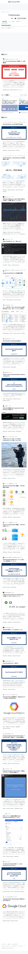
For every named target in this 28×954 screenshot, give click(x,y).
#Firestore (10, 517)
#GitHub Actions (6, 400)
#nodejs (17, 150)
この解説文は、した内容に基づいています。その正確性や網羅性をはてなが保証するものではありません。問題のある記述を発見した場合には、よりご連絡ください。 (7, 28)
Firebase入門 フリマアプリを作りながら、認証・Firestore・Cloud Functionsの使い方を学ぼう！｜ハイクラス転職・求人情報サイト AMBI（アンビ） (9, 102)
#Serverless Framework (19, 891)
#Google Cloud (6, 89)
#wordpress (22, 233)
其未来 (6, 813)
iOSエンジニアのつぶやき (9, 436)
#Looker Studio (17, 232)
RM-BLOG (7, 372)
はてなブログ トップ (6, 11)
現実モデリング (7, 196)
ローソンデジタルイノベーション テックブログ (13, 122)
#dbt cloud (10, 232)
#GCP (4, 299)
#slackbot (5, 431)
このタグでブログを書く (21, 18)
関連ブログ (18, 21)
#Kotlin (4, 808)
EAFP (6, 861)
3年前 (24, 122)
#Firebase (5, 150)
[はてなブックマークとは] (9, 95)
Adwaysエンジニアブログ (9, 59)
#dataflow (16, 856)
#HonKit (9, 763)
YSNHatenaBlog (8, 592)
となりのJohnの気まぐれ (9, 896)
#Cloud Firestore (11, 189)
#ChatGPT (5, 265)
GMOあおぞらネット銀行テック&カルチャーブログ (14, 270)
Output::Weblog (7, 733)
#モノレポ (20, 89)
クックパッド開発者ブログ (9, 483)
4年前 (12, 305)
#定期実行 (18, 726)
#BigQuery (5, 232)
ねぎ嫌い (6, 405)
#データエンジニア (15, 233)
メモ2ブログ (7, 768)
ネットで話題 (11, 21)
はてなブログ (7, 239)
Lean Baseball (7, 305)
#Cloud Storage (9, 299)
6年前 (13, 627)
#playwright (13, 367)
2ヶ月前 (16, 59)
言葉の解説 (4, 21)
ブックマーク (5, 99)
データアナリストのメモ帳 (9, 694)
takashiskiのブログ (8, 338)
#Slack (9, 265)
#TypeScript (18, 431)
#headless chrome (18, 808)
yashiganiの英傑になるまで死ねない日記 (12, 557)
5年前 (14, 338)
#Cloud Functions (13, 89)
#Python (23, 333)
